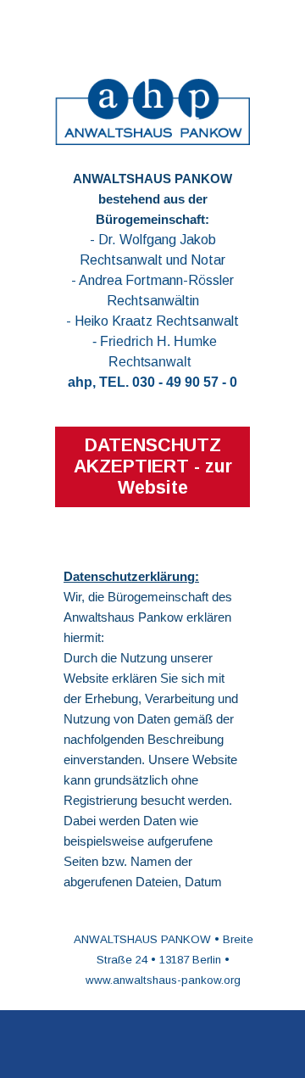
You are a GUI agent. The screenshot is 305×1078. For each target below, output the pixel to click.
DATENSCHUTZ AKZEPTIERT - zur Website (153, 466)
